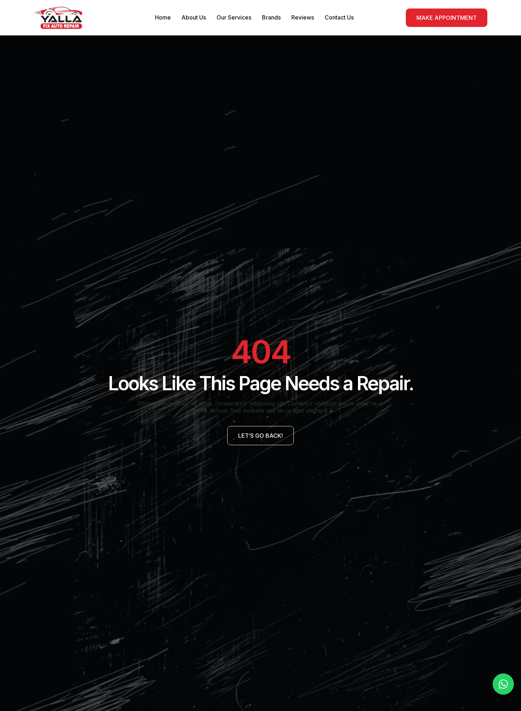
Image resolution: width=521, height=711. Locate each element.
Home (163, 17)
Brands (271, 17)
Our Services (234, 17)
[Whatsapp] (503, 684)
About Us (193, 17)
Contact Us (339, 17)
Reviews (302, 17)
